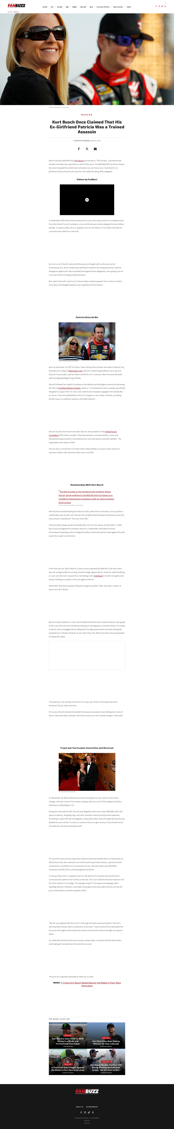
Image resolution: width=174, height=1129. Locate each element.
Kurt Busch (79, 160)
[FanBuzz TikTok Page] (162, 6)
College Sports (103, 7)
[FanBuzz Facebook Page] (156, 6)
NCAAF (45, 7)
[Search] (164, 2)
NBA (67, 7)
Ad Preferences (92, 1107)
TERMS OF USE (87, 1120)
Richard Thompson (83, 141)
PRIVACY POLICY (87, 1123)
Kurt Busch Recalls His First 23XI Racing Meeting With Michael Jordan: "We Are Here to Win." (106, 1067)
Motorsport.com (75, 371)
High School (118, 7)
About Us (79, 1107)
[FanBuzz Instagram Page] (159, 6)
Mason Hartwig (69, 1046)
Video (129, 7)
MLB (91, 7)
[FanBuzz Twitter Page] (165, 6)
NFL (52, 7)
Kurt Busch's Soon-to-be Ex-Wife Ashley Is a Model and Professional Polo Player (68, 1041)
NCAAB (59, 7)
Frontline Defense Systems (69, 388)
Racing (10, 12)
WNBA (74, 7)
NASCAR (83, 7)
